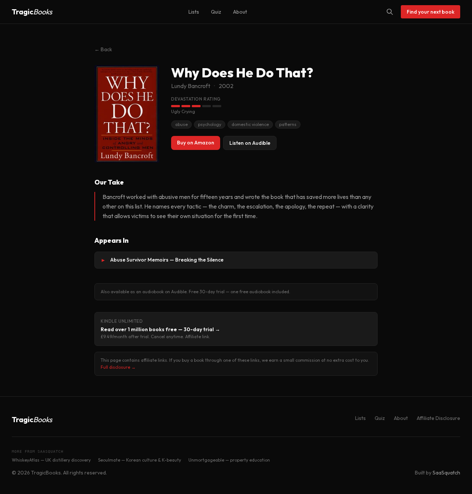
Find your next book (430, 11)
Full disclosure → (118, 367)
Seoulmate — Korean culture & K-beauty (139, 460)
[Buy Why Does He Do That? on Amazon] (126, 113)
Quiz (216, 11)
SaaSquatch (446, 472)
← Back (103, 49)
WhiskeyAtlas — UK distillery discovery (51, 460)
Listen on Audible (249, 143)
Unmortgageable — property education (229, 460)
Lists (193, 11)
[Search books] (389, 11)
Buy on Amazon (195, 142)
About (240, 11)
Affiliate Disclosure (438, 418)
